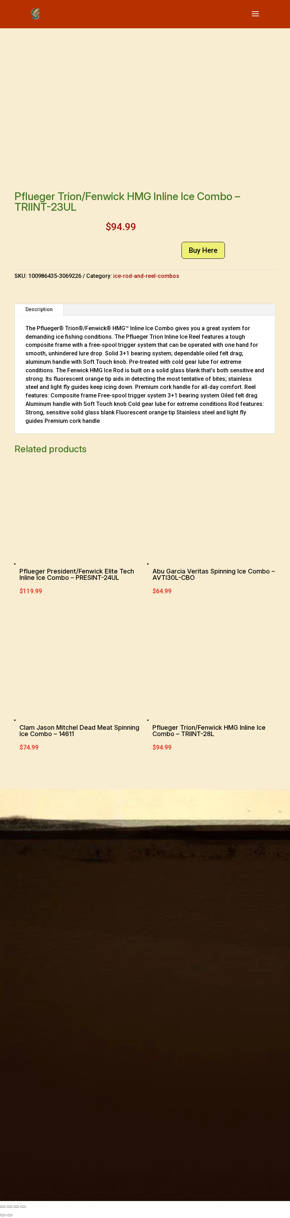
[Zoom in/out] (3, 1207)
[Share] (16, 1207)
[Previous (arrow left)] (3, 1215)
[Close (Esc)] (23, 1207)
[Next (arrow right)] (9, 1215)
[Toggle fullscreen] (9, 1207)
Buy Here (203, 250)
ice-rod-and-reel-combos (146, 276)
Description (39, 309)
